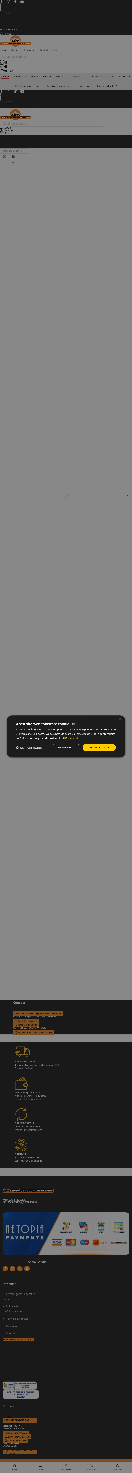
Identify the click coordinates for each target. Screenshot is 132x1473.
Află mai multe (71, 738)
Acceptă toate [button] (99, 747)
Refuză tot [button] (66, 747)
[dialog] (66, 736)
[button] (29, 747)
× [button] (120, 719)
